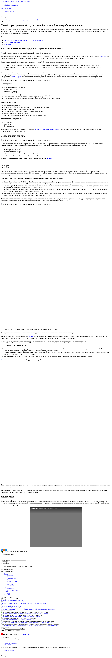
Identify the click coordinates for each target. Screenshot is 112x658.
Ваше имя (3, 561)
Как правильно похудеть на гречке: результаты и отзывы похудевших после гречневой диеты (27, 622)
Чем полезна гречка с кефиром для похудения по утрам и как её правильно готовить (24, 613)
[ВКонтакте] (2, 550)
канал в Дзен (25, 634)
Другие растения (12, 581)
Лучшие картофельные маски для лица (11, 606)
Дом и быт (7, 594)
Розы (8, 593)
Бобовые (9, 580)
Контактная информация (11, 5)
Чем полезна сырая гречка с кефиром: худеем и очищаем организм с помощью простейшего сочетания (29, 625)
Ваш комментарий (6, 560)
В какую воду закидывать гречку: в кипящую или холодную (18, 619)
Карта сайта (7, 644)
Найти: (3, 628)
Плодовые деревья (12, 590)
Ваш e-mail (4, 563)
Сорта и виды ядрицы (12, 42)
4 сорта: (49, 158)
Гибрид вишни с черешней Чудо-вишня (12, 600)
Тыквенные (10, 585)
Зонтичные (10, 577)
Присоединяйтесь (9, 11)
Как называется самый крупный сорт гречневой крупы (23, 40)
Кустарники (10, 588)
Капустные (10, 584)
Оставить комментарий (7, 569)
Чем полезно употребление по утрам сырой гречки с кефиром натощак (20, 616)
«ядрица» (102, 56)
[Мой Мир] (6, 550)
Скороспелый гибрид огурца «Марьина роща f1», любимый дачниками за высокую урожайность (28, 609)
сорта (31, 336)
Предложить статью (6, 8)
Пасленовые (10, 575)
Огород (6, 574)
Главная (6, 4)
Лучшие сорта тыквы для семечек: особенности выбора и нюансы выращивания (23, 603)
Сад (5, 587)
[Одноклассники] (4, 550)
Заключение (9, 44)
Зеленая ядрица (16, 76)
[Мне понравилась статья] (8, 551)
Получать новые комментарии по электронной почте (17, 566)
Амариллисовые (11, 578)
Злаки (8, 582)
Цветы (6, 591)
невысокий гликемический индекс (47, 129)
